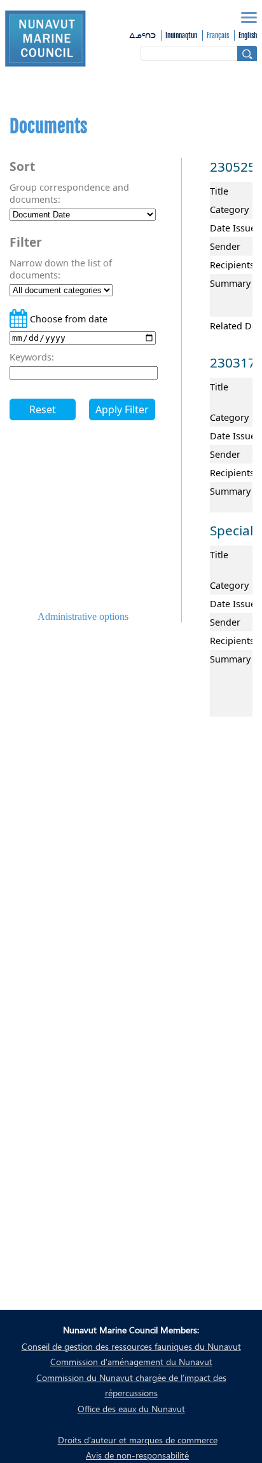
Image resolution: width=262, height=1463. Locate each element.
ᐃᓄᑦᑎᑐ (142, 36)
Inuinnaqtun (181, 36)
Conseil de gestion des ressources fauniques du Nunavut (131, 1346)
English (247, 36)
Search (247, 54)
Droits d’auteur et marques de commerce (137, 1440)
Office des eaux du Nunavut (131, 1409)
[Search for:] (199, 53)
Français (218, 36)
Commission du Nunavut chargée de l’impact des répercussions (131, 1385)
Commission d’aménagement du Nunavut (131, 1362)
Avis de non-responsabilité (137, 1455)
